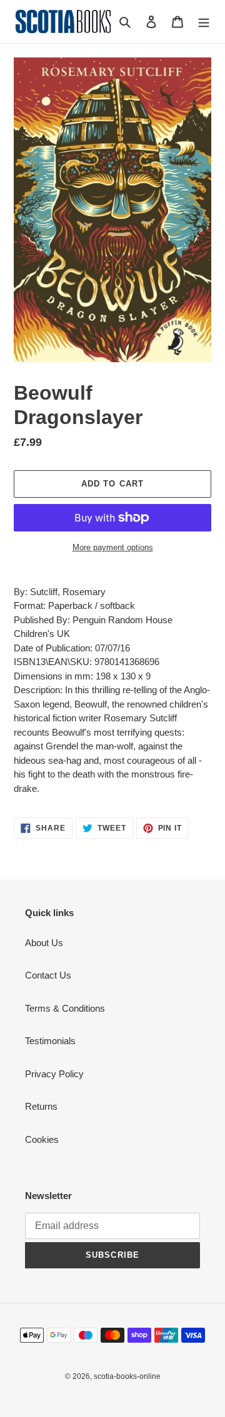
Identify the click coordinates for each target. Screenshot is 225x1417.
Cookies (42, 1139)
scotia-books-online (127, 1376)
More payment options (112, 547)
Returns (41, 1106)
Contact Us (48, 975)
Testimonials (50, 1040)
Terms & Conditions (65, 1008)
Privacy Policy (54, 1074)
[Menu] (204, 21)
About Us (44, 942)
